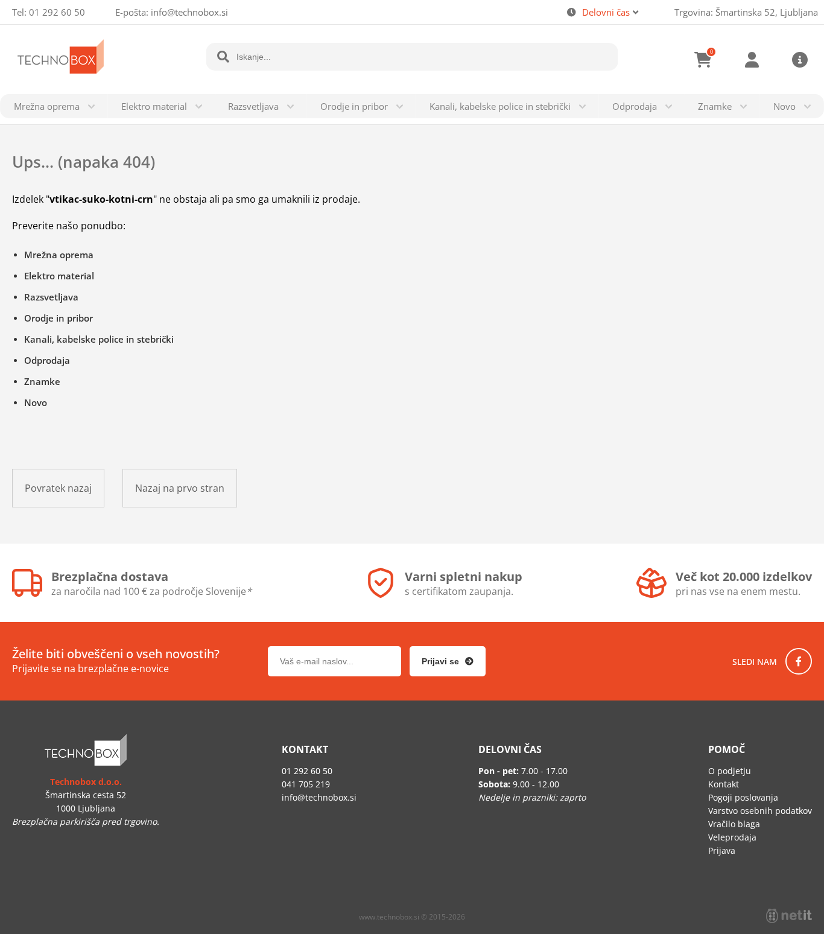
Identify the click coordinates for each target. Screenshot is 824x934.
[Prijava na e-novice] (448, 661)
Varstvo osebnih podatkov (760, 810)
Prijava (752, 60)
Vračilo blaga (734, 824)
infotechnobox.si (189, 12)
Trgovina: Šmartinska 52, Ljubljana (746, 12)
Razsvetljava (253, 106)
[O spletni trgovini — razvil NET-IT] (789, 916)
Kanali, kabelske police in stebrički (500, 106)
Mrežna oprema (47, 106)
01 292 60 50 (57, 12)
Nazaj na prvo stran (179, 488)
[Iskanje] (223, 57)
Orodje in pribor (354, 106)
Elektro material (154, 106)
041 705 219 (306, 784)
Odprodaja (634, 106)
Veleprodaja (732, 837)
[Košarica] (703, 60)
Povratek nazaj (58, 488)
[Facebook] (798, 661)
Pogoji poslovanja (743, 797)
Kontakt (723, 784)
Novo (784, 106)
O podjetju (729, 771)
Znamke (715, 106)
